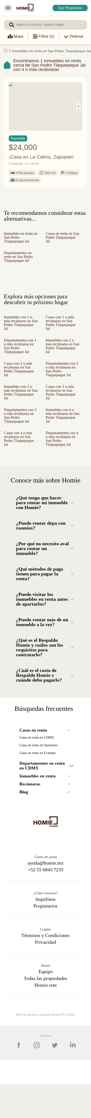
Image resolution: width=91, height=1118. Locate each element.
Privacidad (45, 975)
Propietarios (45, 939)
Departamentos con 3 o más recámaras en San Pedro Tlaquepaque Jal (19, 428)
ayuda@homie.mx (45, 896)
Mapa (18, 36)
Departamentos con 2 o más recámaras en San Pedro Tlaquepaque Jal (61, 378)
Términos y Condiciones (45, 969)
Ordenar (76, 36)
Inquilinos (45, 932)
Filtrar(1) (45, 36)
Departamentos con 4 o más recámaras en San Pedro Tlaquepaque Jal (61, 455)
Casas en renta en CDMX (38, 771)
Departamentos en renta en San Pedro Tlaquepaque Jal (20, 260)
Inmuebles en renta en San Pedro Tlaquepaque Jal (20, 240)
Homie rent (45, 1018)
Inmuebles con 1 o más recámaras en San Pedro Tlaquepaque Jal (20, 326)
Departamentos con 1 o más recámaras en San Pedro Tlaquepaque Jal (19, 351)
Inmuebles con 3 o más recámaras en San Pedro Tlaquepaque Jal (20, 403)
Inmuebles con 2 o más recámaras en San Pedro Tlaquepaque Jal (61, 349)
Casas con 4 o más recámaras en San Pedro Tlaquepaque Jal (20, 453)
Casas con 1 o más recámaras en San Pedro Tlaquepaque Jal (61, 326)
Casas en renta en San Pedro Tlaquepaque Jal (61, 240)
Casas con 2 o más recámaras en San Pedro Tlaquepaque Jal (20, 376)
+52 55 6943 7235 (46, 903)
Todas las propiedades (45, 1012)
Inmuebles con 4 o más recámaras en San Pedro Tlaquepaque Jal (61, 426)
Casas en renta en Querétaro (42, 779)
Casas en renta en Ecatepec (41, 787)
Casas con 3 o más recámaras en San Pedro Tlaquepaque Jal (62, 403)
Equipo (45, 1005)
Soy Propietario (68, 8)
